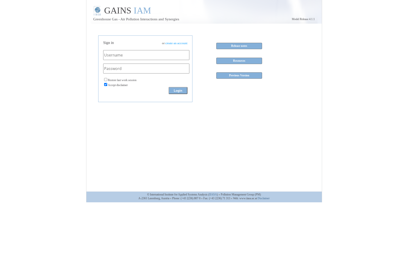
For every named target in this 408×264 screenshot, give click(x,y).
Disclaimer (264, 198)
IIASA (213, 194)
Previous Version (239, 75)
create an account (176, 43)
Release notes (239, 46)
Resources (239, 60)
